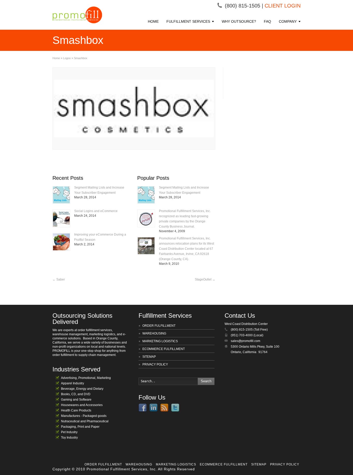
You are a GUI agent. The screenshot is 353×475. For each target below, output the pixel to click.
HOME (153, 21)
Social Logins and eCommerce (96, 211)
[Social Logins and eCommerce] (61, 218)
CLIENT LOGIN (283, 6)
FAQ (267, 21)
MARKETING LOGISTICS (160, 341)
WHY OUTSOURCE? (239, 21)
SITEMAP (149, 357)
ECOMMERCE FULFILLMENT (163, 349)
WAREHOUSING (154, 333)
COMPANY (288, 21)
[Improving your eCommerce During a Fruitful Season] (61, 242)
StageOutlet (205, 279)
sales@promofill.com (245, 341)
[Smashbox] (133, 108)
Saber (58, 279)
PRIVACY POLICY (155, 364)
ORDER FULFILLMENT (158, 326)
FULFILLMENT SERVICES (188, 21)
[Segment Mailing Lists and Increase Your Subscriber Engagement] (61, 195)
